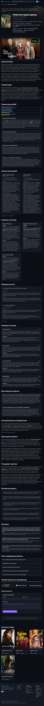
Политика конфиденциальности (30, 692)
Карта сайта (19, 688)
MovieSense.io (3, 4)
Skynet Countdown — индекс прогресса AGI (39, 693)
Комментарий (5, 601)
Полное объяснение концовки (8, 432)
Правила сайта (28, 689)
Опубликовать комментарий (10, 611)
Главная (18, 687)
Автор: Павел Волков (38, 696)
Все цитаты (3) (5, 321)
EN (39, 1)
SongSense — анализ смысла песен (39, 689)
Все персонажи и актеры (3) (8, 215)
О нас (27, 688)
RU (37, 1)
